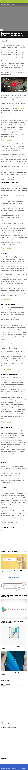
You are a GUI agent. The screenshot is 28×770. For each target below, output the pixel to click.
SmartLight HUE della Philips (9, 400)
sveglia (15, 522)
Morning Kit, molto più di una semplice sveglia (14, 551)
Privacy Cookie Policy (23, 768)
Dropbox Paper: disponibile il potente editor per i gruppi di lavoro (14, 595)
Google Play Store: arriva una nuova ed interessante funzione (12, 621)
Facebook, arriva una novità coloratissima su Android (13, 673)
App (2, 522)
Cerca (26, 1)
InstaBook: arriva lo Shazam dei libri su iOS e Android (13, 647)
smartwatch (8, 522)
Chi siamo (8, 768)
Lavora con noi (15, 768)
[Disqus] (14, 703)
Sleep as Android (5, 491)
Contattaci (3, 768)
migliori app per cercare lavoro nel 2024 (12, 571)
